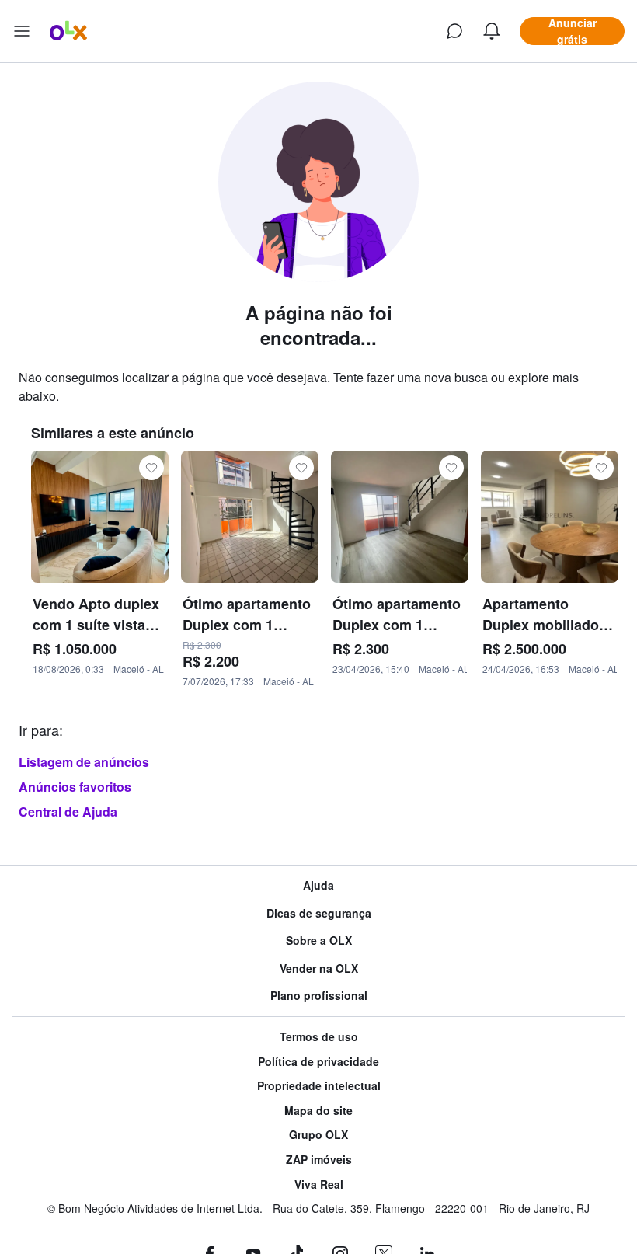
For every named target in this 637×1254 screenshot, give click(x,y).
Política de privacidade (318, 1061)
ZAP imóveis (319, 1159)
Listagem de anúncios (84, 762)
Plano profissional (318, 995)
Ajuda (318, 885)
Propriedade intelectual (319, 1085)
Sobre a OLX (319, 940)
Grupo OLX (318, 1134)
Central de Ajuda (68, 811)
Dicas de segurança (318, 913)
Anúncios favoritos (75, 787)
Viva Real (318, 1184)
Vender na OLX (319, 968)
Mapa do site (318, 1110)
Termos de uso (319, 1036)
